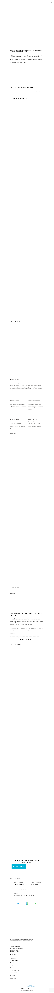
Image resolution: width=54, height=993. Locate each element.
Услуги (17, 45)
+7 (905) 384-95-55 (14, 406)
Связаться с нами (27, 899)
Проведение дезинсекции (28, 45)
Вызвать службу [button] (18, 31)
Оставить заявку (18, 866)
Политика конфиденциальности (27, 990)
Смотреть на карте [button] (13, 972)
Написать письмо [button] (13, 967)
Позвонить (36, 31)
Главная (11, 45)
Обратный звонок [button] (13, 962)
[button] (26, 316)
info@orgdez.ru (34, 884)
